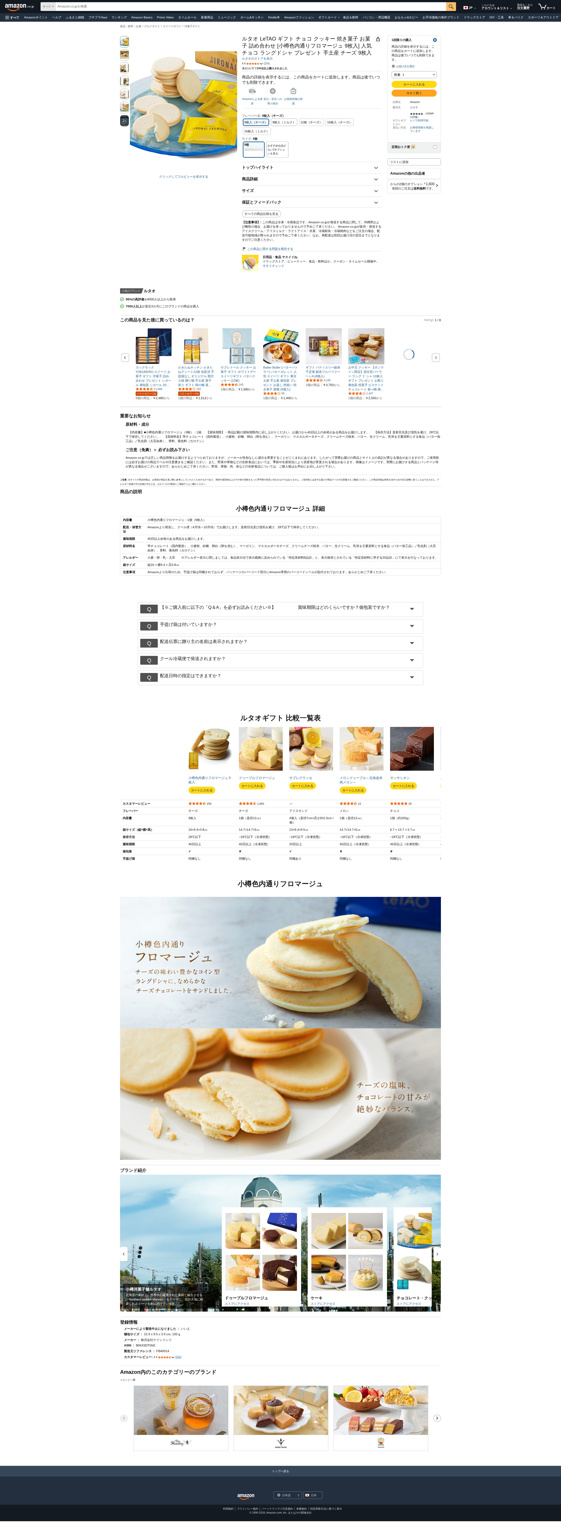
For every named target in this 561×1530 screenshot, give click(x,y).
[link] (154, 376)
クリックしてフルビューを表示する (183, 176)
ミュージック (227, 17)
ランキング (119, 17)
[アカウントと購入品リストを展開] (511, 8)
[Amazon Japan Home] (246, 1497)
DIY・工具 (497, 17)
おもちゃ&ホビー (406, 17)
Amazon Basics (142, 17)
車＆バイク (516, 17)
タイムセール (187, 17)
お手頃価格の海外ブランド (441, 17)
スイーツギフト (172, 26)
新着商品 (207, 17)
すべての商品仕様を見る (261, 214)
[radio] (124, 41)
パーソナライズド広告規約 (277, 1508)
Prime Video (165, 17)
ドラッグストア (474, 17)
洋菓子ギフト (192, 26)
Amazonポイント (36, 17)
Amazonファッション (299, 17)
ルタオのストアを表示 (257, 58)
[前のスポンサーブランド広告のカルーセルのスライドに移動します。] (124, 1418)
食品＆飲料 (350, 17)
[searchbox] (251, 6)
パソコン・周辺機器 (376, 17)
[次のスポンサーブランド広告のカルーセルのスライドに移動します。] (437, 1418)
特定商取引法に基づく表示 (326, 1508)
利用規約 (228, 1508)
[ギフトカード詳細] (339, 17)
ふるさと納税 (75, 17)
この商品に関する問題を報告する (270, 249)
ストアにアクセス (237, 1303)
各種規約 (301, 1508)
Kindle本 (274, 17)
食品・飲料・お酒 (130, 26)
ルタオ (414, 107)
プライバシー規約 (247, 1508)
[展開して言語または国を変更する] (475, 8)
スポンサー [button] (126, 1379)
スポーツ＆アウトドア (543, 17)
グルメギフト (152, 26)
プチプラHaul (98, 17)
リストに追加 (399, 162)
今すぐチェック (273, 265)
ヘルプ (56, 17)
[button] (12, 17)
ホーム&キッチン (252, 17)
